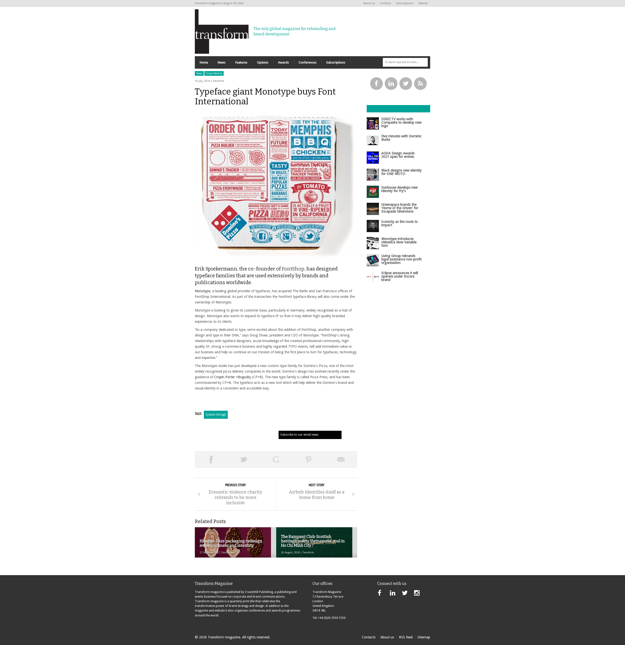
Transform (218, 81)
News (199, 73)
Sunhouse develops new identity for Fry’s (399, 189)
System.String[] (216, 414)
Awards (423, 3)
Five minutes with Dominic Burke (401, 137)
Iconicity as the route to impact (399, 223)
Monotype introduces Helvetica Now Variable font (399, 242)
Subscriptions (405, 3)
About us (369, 3)
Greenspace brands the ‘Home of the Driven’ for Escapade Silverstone (399, 208)
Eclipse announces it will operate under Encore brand (399, 276)
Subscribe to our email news (299, 434)
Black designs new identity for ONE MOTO (401, 172)
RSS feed (406, 637)
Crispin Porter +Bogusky (232, 377)
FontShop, (293, 269)
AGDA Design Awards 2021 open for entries (398, 155)
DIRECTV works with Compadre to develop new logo (401, 122)
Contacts (385, 3)
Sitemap (423, 637)
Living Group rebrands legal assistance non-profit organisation (401, 259)
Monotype (202, 291)
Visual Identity (214, 73)
